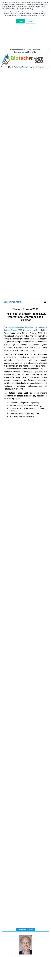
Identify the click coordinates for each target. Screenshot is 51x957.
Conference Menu (13, 301)
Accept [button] (20, 21)
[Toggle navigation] (44, 302)
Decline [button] (30, 21)
